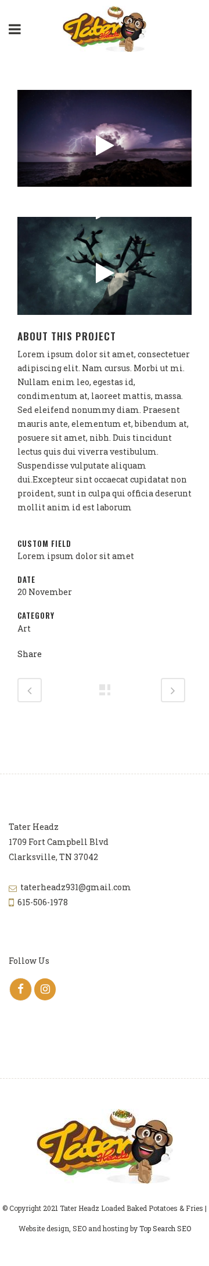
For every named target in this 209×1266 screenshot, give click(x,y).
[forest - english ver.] (104, 273)
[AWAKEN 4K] (104, 146)
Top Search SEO (165, 1228)
